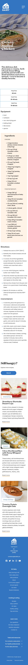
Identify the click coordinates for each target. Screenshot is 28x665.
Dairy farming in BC (14, 572)
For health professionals (12, 644)
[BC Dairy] (5, 7)
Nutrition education (14, 627)
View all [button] (8, 373)
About (14, 580)
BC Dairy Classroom (14, 625)
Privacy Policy (9, 660)
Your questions (14, 622)
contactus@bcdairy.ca (14, 556)
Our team (14, 587)
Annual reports (14, 585)
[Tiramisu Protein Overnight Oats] (14, 501)
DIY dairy (14, 606)
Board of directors (14, 590)
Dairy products (14, 577)
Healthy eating (14, 608)
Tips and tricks (14, 611)
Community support (14, 582)
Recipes (14, 601)
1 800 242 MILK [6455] (14, 551)
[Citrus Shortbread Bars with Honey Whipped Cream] (14, 447)
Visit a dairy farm (14, 575)
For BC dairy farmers (11, 647)
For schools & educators (12, 641)
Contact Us (14, 630)
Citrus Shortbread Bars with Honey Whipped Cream (12, 453)
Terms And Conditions (19, 660)
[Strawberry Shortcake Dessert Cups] (14, 398)
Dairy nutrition (14, 603)
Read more (6, 421)
